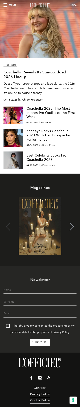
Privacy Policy (61, 332)
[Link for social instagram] (40, 378)
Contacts (40, 388)
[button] (72, 226)
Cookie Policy (40, 400)
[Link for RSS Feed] (48, 378)
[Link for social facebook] (31, 378)
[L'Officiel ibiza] (40, 5)
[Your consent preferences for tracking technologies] (73, 400)
